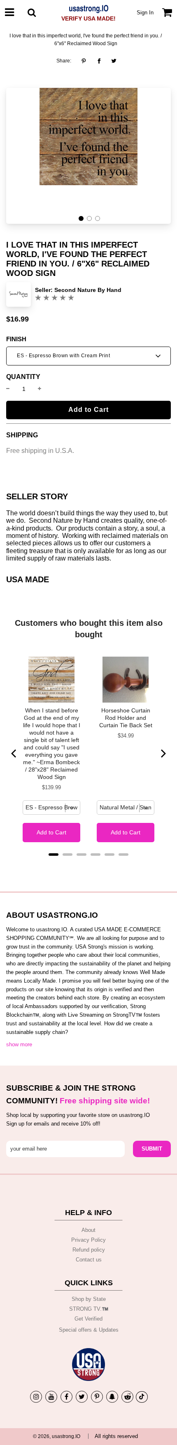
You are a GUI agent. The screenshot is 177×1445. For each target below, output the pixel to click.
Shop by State (89, 1299)
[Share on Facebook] (99, 61)
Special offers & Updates (89, 1330)
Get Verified (88, 1319)
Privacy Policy (88, 1240)
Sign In (145, 12)
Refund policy (88, 1250)
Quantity (23, 377)
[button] (81, 218)
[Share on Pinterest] (86, 61)
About (88, 1230)
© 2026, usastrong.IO (56, 1436)
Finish (16, 339)
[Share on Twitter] (114, 61)
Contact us (89, 1260)
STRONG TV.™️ (88, 1309)
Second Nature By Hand (87, 290)
